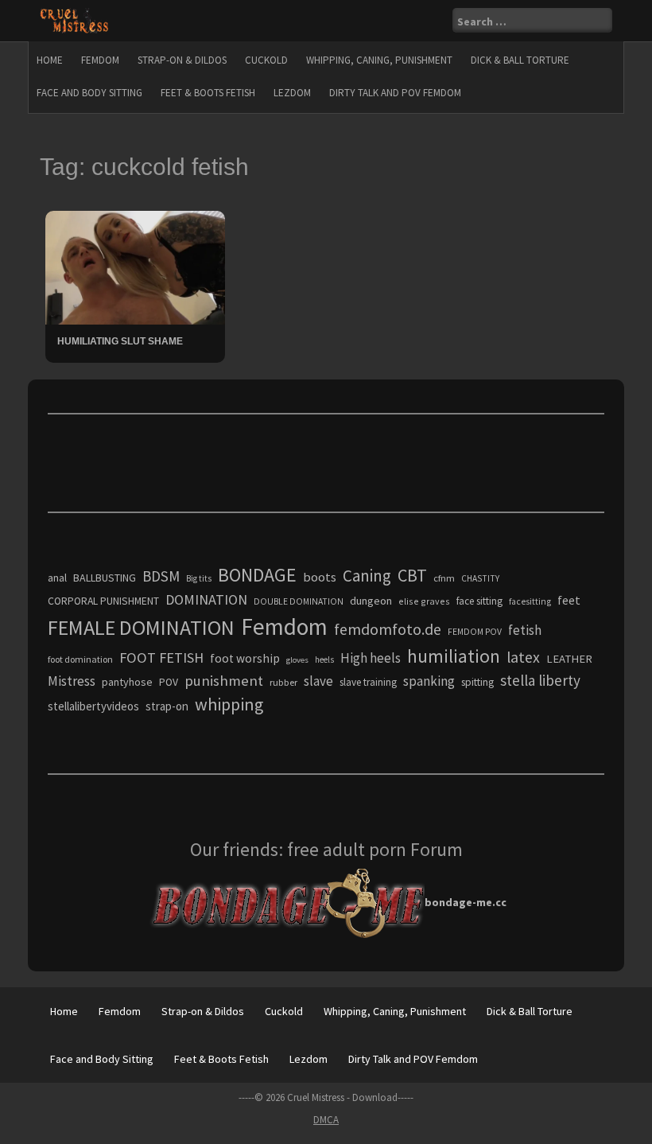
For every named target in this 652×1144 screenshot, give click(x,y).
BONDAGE (257, 574)
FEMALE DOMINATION (141, 627)
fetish (524, 630)
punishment (223, 680)
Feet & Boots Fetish (208, 92)
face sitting (479, 601)
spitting (477, 682)
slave (318, 681)
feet (568, 600)
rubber (283, 682)
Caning (367, 575)
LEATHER (569, 659)
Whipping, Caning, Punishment (379, 60)
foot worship (245, 658)
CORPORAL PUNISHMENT (103, 601)
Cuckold (266, 60)
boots (319, 577)
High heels (370, 658)
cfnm (444, 578)
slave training (368, 682)
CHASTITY (480, 578)
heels (324, 659)
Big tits (199, 578)
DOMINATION (206, 599)
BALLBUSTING (104, 577)
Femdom (100, 60)
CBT (412, 575)
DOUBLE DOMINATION (298, 601)
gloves (297, 660)
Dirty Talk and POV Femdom (395, 92)
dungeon (371, 600)
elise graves (424, 601)
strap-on (167, 706)
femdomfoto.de (387, 629)
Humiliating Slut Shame (120, 341)
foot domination (80, 659)
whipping (229, 704)
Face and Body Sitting (89, 92)
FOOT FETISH (161, 657)
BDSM (161, 576)
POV (168, 682)
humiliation (453, 655)
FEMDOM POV (475, 631)
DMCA (326, 1119)
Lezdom (292, 92)
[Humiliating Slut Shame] (135, 266)
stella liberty (540, 680)
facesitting (530, 601)
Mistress (71, 681)
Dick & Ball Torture (520, 60)
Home (50, 60)
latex (523, 657)
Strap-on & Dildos (182, 60)
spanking (429, 681)
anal (57, 577)
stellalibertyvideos (93, 706)
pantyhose (127, 682)
